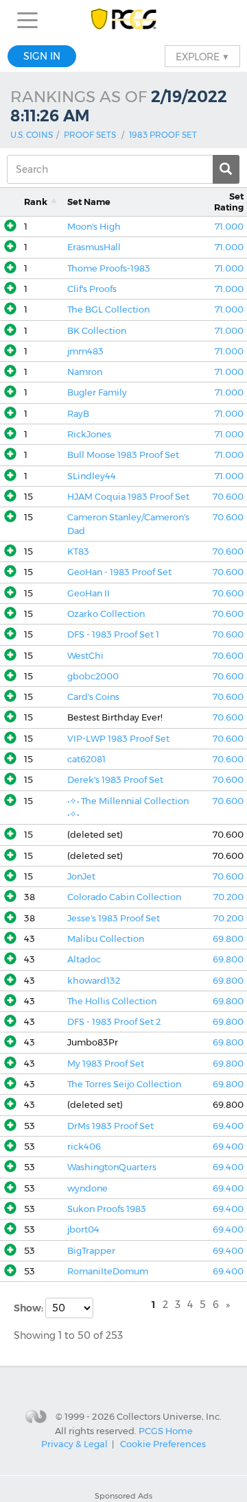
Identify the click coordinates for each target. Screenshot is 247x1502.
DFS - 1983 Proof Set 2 (114, 1022)
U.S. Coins (31, 135)
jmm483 (85, 351)
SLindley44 (91, 476)
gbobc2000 (93, 676)
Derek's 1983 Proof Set (115, 780)
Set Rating (229, 201)
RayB (78, 414)
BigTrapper (91, 1251)
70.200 (228, 897)
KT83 (78, 551)
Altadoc (84, 959)
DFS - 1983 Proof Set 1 (113, 634)
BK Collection (96, 331)
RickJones (89, 434)
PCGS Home (166, 1430)
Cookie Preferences (163, 1443)
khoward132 (93, 981)
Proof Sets (90, 135)
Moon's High (94, 226)
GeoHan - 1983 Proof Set (119, 572)
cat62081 (86, 759)
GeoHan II (88, 593)
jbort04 (83, 1229)
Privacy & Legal (74, 1443)
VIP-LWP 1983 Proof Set (118, 739)
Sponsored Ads (123, 1496)
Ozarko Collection (106, 614)
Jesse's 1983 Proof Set (113, 918)
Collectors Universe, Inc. (169, 1416)
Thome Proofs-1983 (108, 268)
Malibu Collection (105, 939)
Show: (29, 1308)
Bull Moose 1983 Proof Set (123, 455)
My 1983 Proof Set (105, 1063)
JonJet (81, 876)
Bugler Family (97, 392)
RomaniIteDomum (107, 1271)
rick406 (84, 1146)
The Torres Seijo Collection (124, 1084)
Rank (35, 202)
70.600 (228, 497)
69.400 (228, 1126)
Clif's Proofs (92, 289)
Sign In (41, 56)
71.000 (229, 226)
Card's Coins (93, 697)
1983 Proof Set (163, 135)
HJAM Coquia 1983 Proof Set (128, 497)
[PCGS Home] (123, 20)
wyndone (87, 1188)
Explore (202, 56)
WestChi (85, 656)
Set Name (88, 202)
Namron (84, 372)
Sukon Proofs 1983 (106, 1209)
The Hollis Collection (111, 1001)
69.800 (228, 939)
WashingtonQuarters (111, 1167)
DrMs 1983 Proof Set (110, 1126)
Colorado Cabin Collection (124, 897)
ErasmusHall (94, 247)
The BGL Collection (108, 309)
